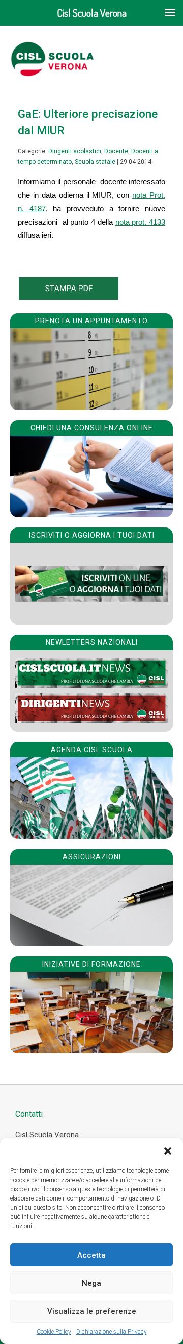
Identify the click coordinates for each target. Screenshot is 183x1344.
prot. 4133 (148, 222)
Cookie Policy (54, 1331)
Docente (116, 151)
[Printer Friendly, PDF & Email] (68, 297)
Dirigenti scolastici (74, 151)
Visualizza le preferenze (91, 1311)
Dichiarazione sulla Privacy (111, 1331)
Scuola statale (95, 161)
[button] (168, 1151)
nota (123, 222)
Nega (91, 1283)
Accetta (91, 1255)
